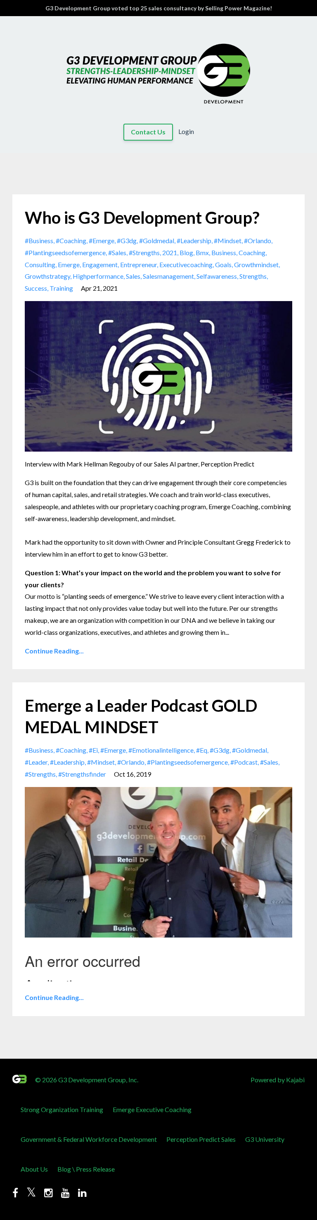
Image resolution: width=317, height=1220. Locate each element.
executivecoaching (186, 264)
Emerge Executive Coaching (152, 1109)
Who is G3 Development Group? (142, 217)
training (61, 288)
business (223, 252)
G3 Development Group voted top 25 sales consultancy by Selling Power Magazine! (158, 8)
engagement (100, 264)
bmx (202, 252)
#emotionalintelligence (161, 750)
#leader (36, 762)
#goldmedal (156, 240)
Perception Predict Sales (201, 1139)
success (36, 288)
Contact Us (148, 132)
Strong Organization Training (62, 1109)
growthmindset (256, 264)
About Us (34, 1169)
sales (133, 276)
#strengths (144, 252)
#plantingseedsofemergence (65, 252)
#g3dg (127, 240)
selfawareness (216, 276)
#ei (93, 750)
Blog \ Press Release (86, 1169)
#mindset (227, 240)
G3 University (264, 1139)
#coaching (71, 240)
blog (186, 252)
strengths (253, 276)
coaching (252, 252)
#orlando (257, 240)
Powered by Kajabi (278, 1080)
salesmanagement (168, 276)
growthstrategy (47, 276)
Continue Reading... (54, 651)
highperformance (98, 276)
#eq (201, 750)
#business (39, 240)
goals (223, 264)
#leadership (194, 240)
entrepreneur (138, 264)
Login (186, 131)
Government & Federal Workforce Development (89, 1139)
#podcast (244, 762)
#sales (117, 252)
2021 (169, 252)
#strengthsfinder (82, 774)
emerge (69, 264)
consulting (40, 264)
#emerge (101, 240)
